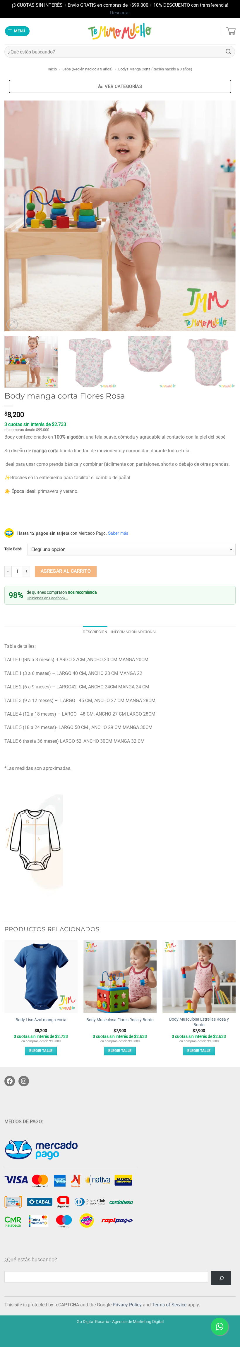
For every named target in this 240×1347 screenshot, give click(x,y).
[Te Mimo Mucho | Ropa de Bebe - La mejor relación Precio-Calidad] (120, 31)
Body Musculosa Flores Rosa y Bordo (120, 1019)
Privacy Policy (127, 1305)
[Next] (223, 216)
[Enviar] (228, 52)
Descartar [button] (120, 12)
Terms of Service (169, 1305)
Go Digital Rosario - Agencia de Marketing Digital (120, 1321)
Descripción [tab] (95, 632)
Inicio (52, 69)
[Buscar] (221, 1278)
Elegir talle (40, 1051)
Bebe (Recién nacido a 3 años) (87, 69)
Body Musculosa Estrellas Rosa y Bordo (199, 1022)
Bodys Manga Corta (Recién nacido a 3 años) (155, 69)
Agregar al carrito (66, 571)
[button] (17, 31)
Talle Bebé (13, 549)
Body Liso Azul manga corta (41, 1019)
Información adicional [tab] (134, 632)
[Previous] (16, 216)
